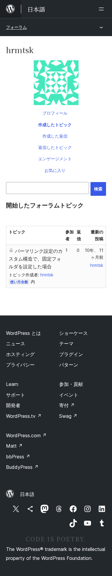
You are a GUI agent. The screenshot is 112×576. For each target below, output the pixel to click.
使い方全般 (19, 282)
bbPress (18, 457)
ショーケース (73, 333)
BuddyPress (22, 467)
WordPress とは (23, 333)
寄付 (67, 405)
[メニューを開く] (102, 9)
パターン (68, 365)
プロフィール (54, 112)
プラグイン (71, 354)
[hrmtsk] (56, 83)
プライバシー (20, 365)
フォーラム (16, 27)
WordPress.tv (24, 416)
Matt (14, 446)
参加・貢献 (71, 384)
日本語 (27, 494)
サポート (15, 395)
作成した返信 (54, 135)
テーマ (66, 343)
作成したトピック (55, 124)
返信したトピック (55, 147)
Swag (68, 416)
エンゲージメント (55, 158)
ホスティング (20, 354)
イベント (68, 395)
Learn (12, 384)
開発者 (13, 405)
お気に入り (55, 170)
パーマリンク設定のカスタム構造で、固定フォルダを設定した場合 (36, 258)
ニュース (15, 343)
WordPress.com (26, 435)
